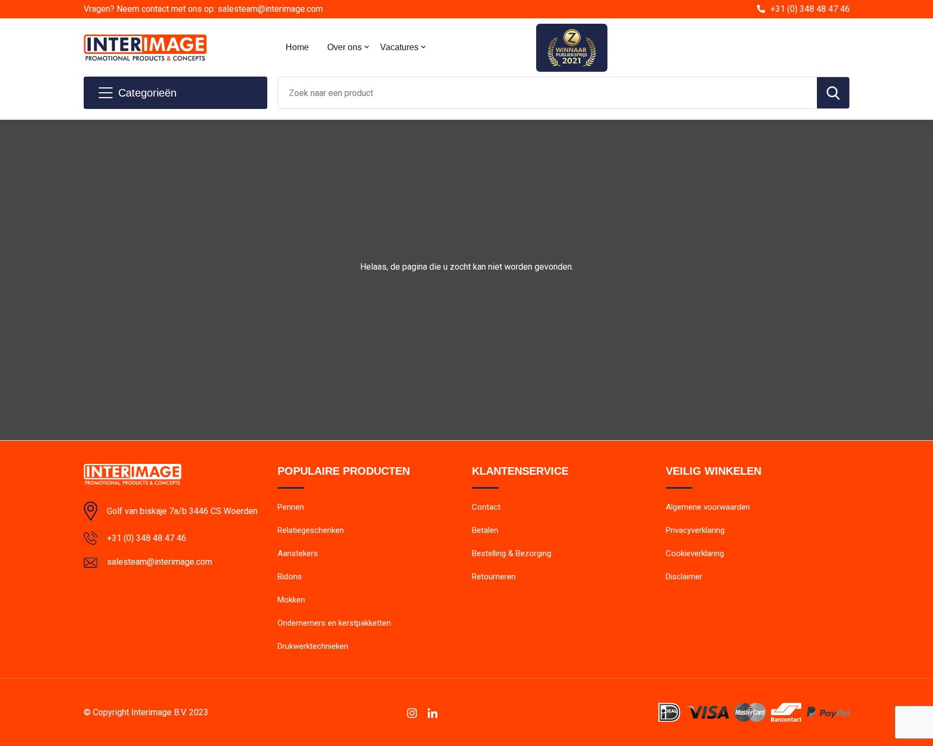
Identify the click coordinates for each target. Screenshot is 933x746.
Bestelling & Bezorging (511, 553)
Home (297, 47)
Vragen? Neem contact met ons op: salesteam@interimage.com (203, 9)
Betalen (485, 530)
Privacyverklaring (695, 530)
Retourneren (494, 576)
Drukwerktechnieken (313, 646)
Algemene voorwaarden (708, 507)
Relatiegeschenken (311, 530)
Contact (486, 507)
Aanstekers (298, 553)
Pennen (291, 507)
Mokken (291, 600)
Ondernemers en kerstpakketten (334, 623)
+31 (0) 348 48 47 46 (810, 9)
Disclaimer (684, 576)
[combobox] (547, 92)
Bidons (290, 576)
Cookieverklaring (695, 553)
